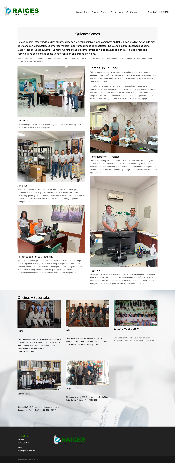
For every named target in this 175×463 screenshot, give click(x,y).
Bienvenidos (82, 12)
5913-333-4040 (23, 443)
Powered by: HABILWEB (28, 460)
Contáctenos (132, 12)
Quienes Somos (100, 12)
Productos (116, 12)
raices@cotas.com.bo (26, 451)
